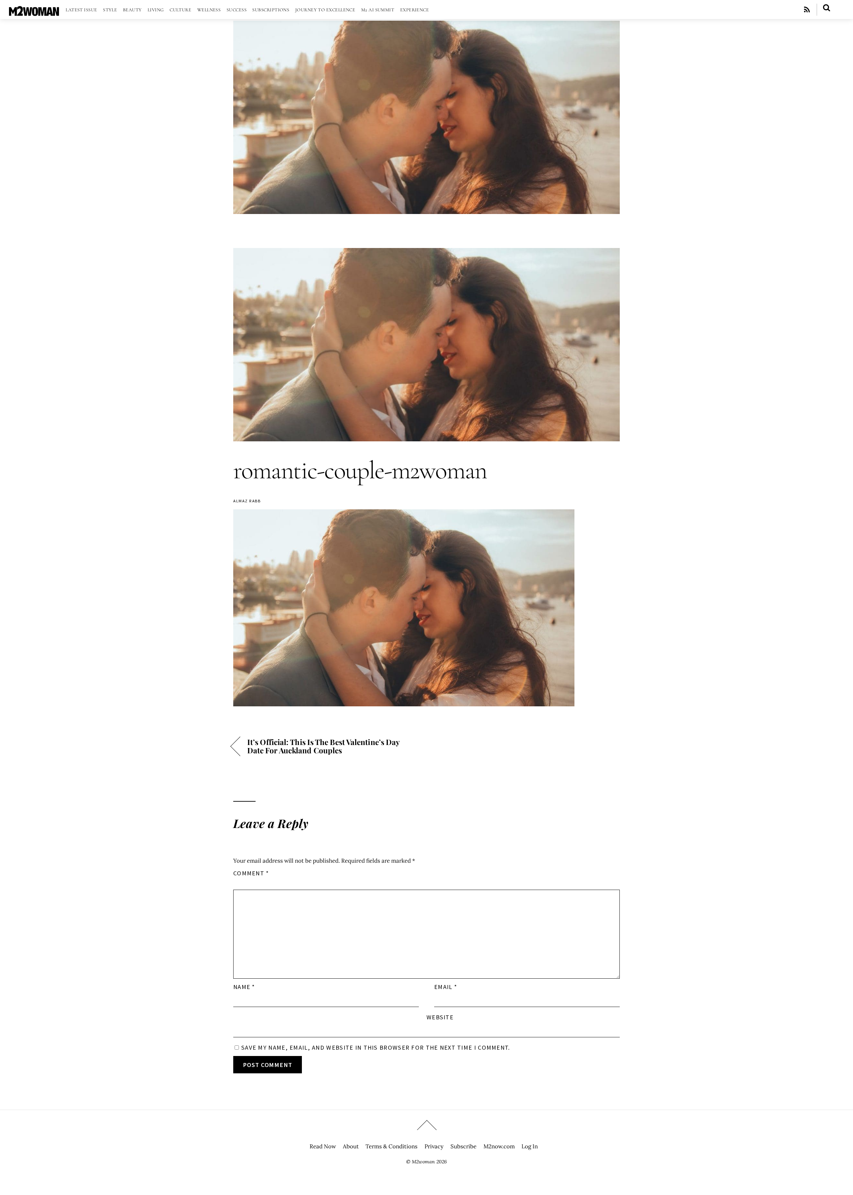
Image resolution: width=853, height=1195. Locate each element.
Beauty (132, 10)
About (351, 1146)
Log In (529, 1146)
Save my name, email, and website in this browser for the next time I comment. (375, 1047)
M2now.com (499, 1146)
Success (237, 10)
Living (156, 10)
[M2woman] (34, 12)
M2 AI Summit (377, 10)
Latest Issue (81, 10)
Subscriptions (270, 10)
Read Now (323, 1146)
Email (445, 987)
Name (244, 987)
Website (439, 1017)
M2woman (423, 1162)
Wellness (209, 10)
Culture (180, 10)
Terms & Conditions (392, 1146)
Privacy (434, 1146)
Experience (414, 10)
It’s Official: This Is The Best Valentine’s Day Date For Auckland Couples (323, 746)
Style (110, 10)
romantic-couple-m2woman (360, 470)
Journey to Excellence (325, 10)
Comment (251, 873)
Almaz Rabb (247, 500)
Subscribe (463, 1146)
